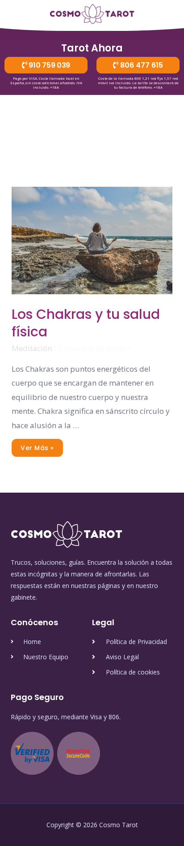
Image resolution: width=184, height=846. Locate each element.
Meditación (32, 348)
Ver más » (37, 445)
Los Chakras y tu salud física (86, 323)
